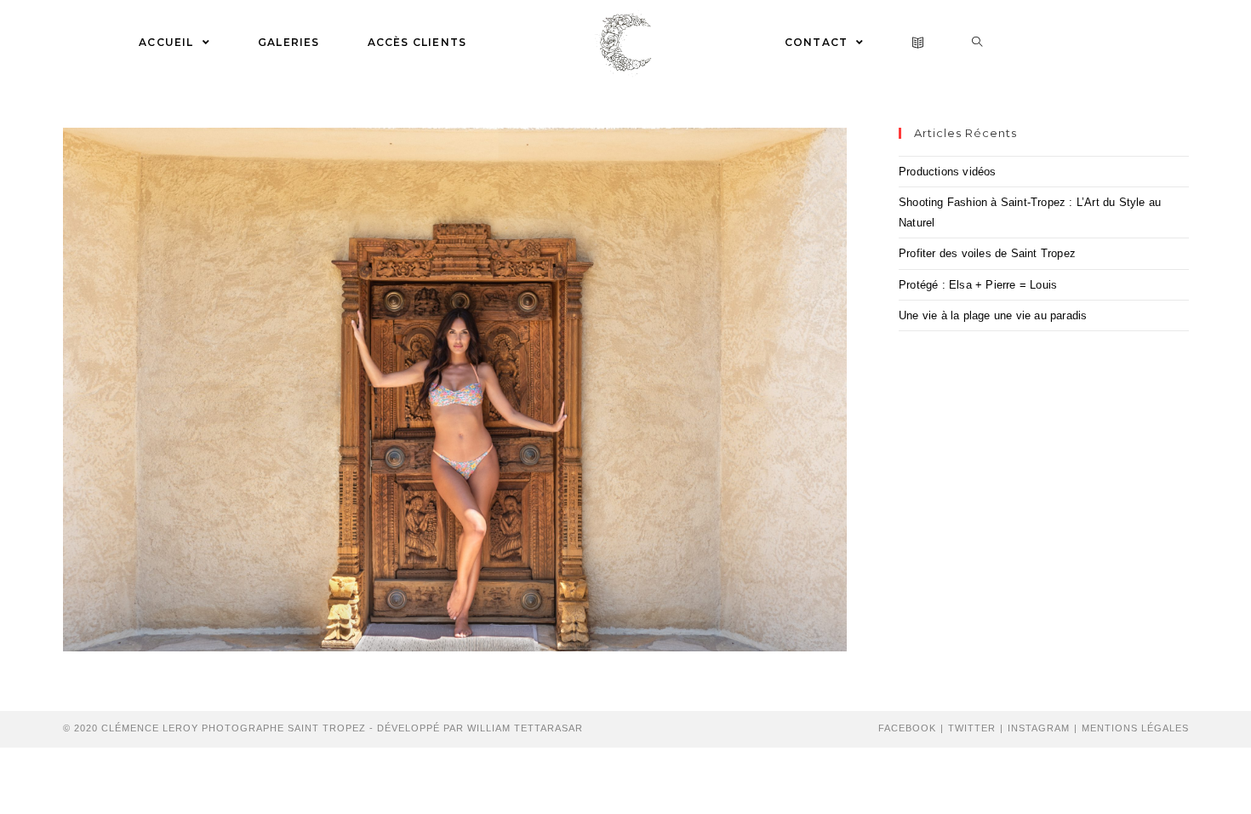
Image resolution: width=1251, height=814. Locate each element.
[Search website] (977, 42)
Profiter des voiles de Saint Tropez (987, 253)
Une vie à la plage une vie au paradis (993, 315)
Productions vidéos (948, 171)
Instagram (1039, 728)
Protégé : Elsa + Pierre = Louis (978, 284)
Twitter (972, 728)
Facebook (907, 728)
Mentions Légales (1135, 728)
